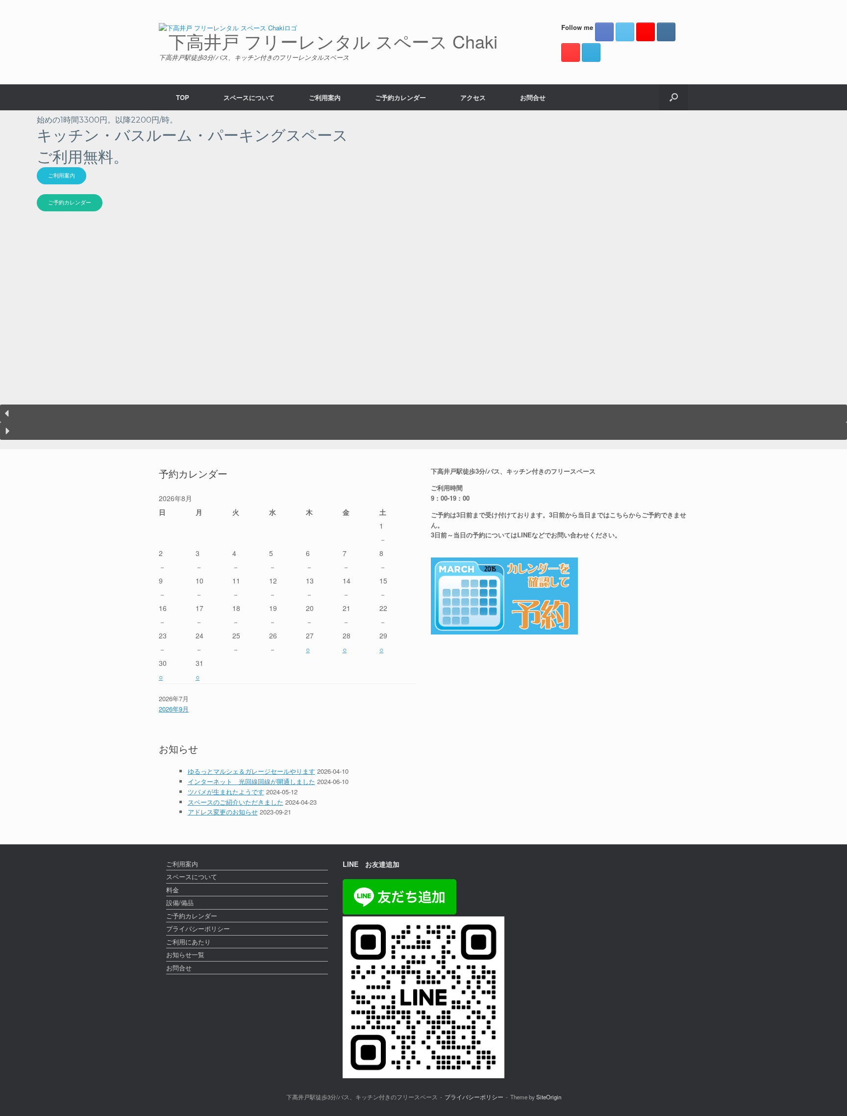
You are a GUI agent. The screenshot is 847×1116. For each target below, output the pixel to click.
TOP (182, 97)
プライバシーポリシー (198, 928)
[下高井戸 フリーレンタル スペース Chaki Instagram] (666, 32)
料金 (172, 889)
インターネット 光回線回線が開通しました (251, 781)
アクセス (473, 97)
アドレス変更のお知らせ (223, 811)
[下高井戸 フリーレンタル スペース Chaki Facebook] (604, 32)
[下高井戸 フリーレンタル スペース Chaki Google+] (645, 32)
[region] (423, 280)
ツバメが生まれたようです (226, 791)
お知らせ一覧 (185, 954)
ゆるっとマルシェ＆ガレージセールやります (251, 771)
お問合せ (533, 97)
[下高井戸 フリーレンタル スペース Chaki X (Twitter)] (625, 32)
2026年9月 (174, 708)
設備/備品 (180, 902)
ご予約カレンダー (400, 97)
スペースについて (249, 97)
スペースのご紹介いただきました (235, 802)
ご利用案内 (325, 97)
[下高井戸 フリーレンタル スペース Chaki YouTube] (570, 52)
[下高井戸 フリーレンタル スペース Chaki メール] (591, 52)
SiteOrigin (548, 1097)
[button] (673, 97)
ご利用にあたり (188, 941)
